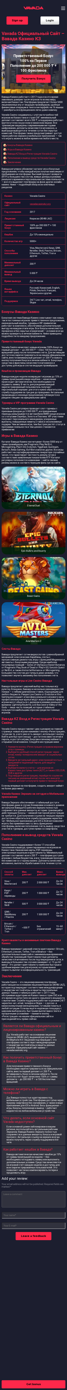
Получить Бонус (33, 78)
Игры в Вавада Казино (19, 149)
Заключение (14, 162)
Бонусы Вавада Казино (20, 145)
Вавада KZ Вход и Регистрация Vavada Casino (32, 153)
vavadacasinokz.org (40, 204)
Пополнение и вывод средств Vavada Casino (31, 158)
